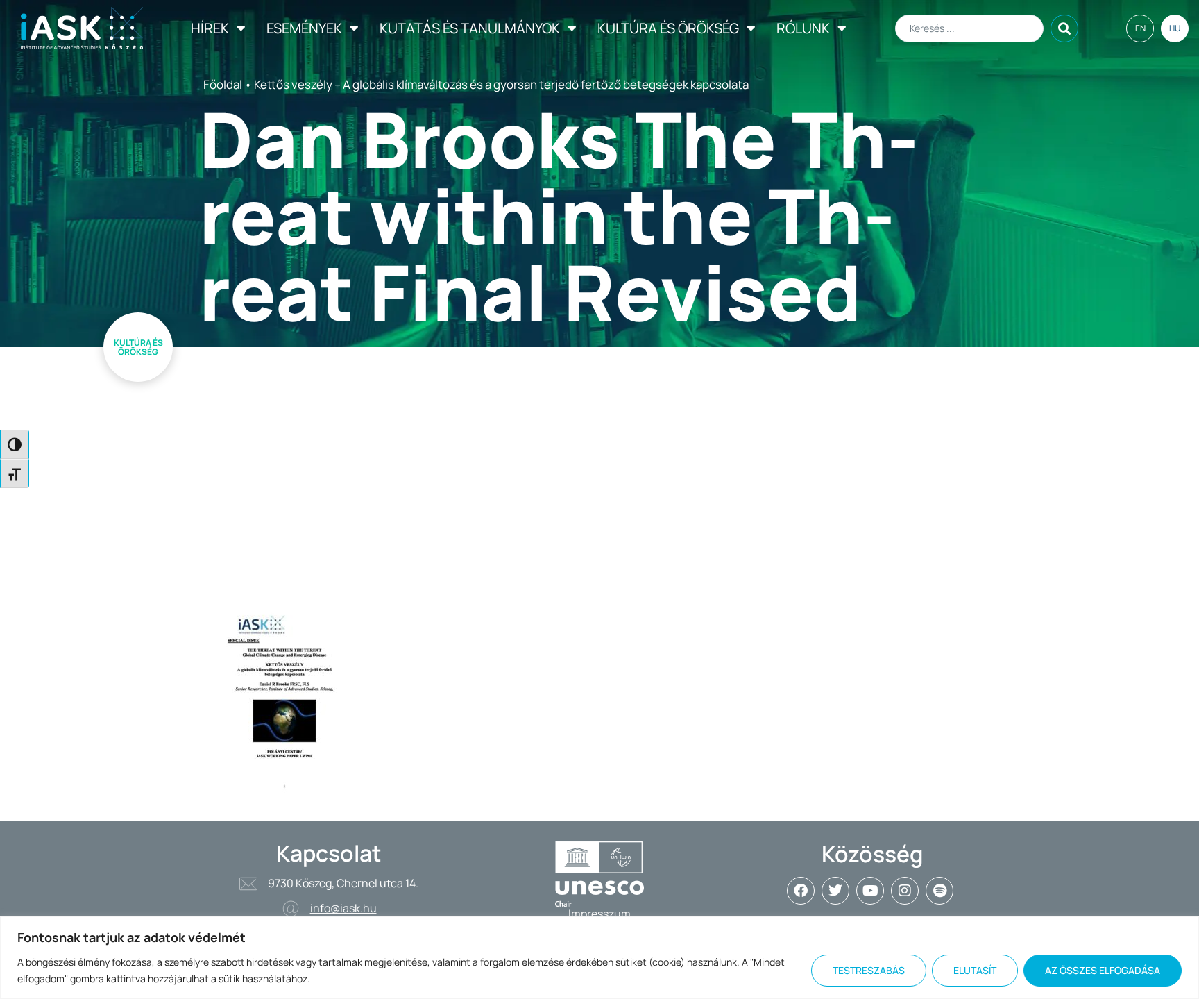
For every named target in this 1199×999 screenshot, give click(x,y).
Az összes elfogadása (1102, 970)
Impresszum (599, 913)
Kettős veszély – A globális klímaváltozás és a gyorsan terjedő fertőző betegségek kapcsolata (501, 84)
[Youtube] (870, 891)
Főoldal (222, 84)
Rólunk (803, 28)
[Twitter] (835, 891)
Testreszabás (869, 970)
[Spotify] (939, 891)
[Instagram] (905, 891)
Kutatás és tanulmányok (470, 28)
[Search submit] (1064, 28)
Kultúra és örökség (668, 28)
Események (304, 28)
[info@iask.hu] (291, 909)
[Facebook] (801, 891)
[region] (599, 957)
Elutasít (974, 970)
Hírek (210, 28)
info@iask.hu (343, 908)
